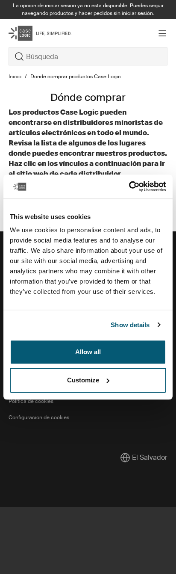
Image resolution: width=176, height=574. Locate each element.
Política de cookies (31, 401)
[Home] (35, 33)
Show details (130, 324)
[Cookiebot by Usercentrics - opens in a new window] (128, 186)
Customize (83, 380)
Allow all (88, 351)
